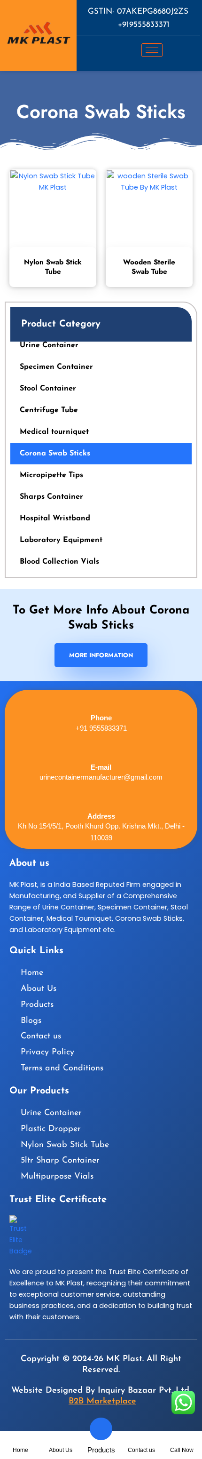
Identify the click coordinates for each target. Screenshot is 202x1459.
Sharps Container (51, 497)
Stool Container (48, 388)
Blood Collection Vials (59, 562)
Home (20, 1450)
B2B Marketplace (102, 1401)
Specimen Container (56, 367)
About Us (60, 1450)
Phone (101, 718)
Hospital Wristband (55, 518)
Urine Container (49, 345)
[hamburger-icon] (152, 50)
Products (101, 1450)
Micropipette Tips (51, 475)
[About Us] (61, 1442)
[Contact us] (142, 1442)
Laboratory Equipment (61, 540)
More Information (101, 655)
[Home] (20, 1442)
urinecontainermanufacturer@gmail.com (101, 777)
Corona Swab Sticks (55, 453)
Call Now (182, 1450)
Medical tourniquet (54, 432)
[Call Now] (182, 1442)
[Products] (101, 1429)
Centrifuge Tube (49, 410)
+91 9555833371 (101, 728)
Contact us (141, 1450)
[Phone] (101, 700)
